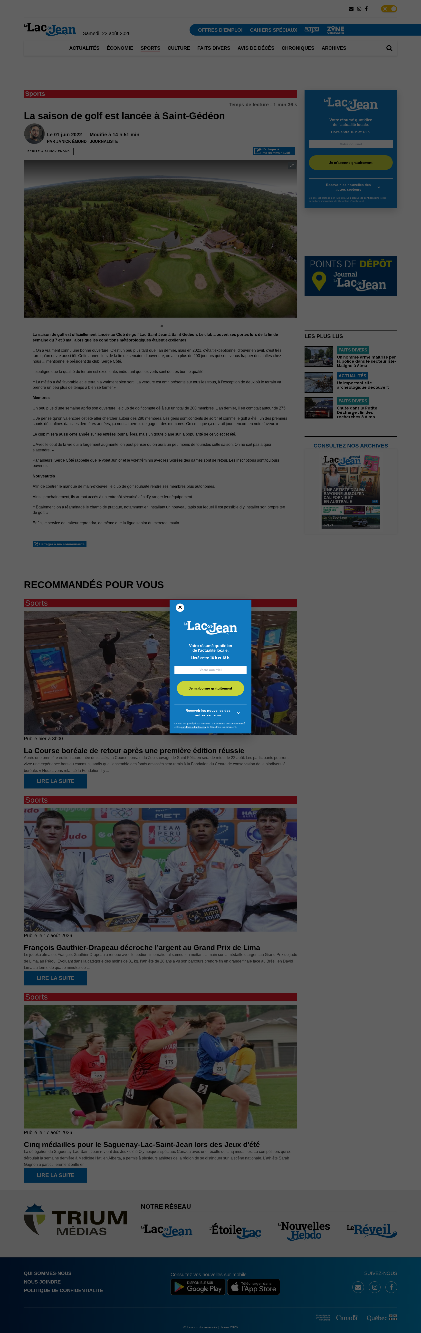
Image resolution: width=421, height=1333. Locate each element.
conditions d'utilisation (193, 727)
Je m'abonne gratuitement (210, 689)
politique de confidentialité (230, 723)
